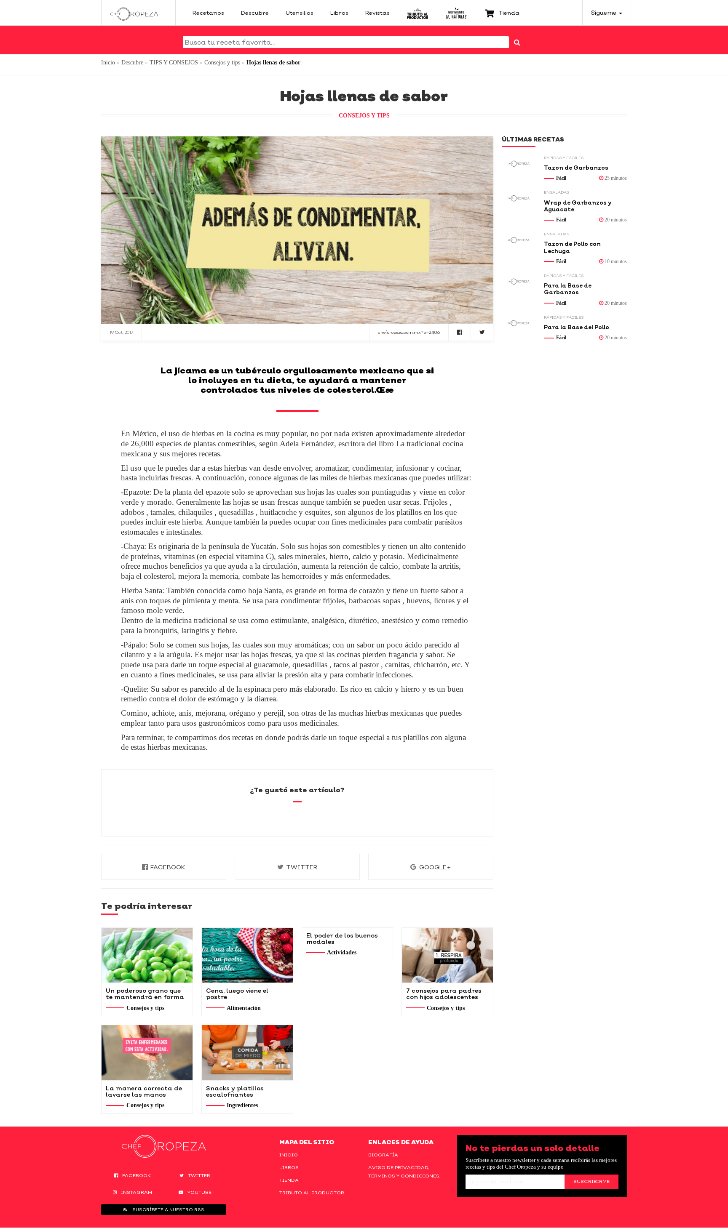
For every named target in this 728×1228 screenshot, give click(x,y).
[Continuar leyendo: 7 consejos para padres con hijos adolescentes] (447, 955)
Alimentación (244, 1008)
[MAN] (456, 12)
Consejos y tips (222, 62)
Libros (289, 1167)
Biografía (383, 1155)
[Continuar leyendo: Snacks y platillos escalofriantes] (247, 1052)
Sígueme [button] (604, 12)
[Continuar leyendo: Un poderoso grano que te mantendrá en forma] (147, 955)
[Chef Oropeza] (134, 12)
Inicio (108, 62)
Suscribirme (591, 1181)
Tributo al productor (311, 1193)
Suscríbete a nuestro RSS (167, 1209)
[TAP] (417, 12)
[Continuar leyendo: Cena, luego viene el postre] (247, 955)
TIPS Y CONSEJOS (174, 62)
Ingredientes (242, 1105)
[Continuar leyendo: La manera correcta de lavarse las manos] (147, 1052)
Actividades (341, 952)
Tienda (289, 1180)
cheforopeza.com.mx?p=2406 (409, 332)
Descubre (132, 62)
